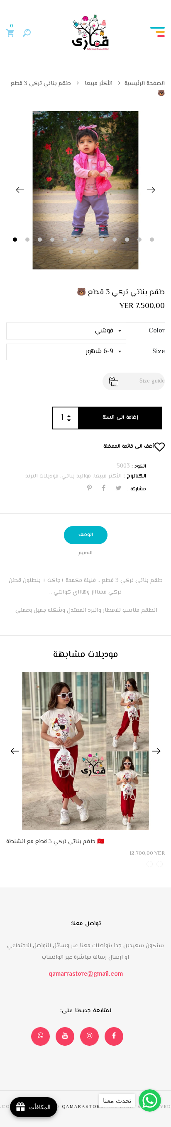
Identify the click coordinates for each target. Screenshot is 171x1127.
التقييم (85, 553)
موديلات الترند (42, 476)
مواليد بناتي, (75, 476)
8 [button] (103, 240)
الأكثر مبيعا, (106, 476)
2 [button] (28, 240)
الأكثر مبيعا (97, 83)
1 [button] (16, 240)
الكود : (139, 466)
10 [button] (128, 240)
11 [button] (140, 240)
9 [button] (116, 240)
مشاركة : (136, 489)
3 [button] (41, 240)
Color (157, 331)
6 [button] (78, 240)
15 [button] (97, 252)
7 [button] (91, 240)
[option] (85, 190)
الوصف (85, 535)
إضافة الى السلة (120, 418)
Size (158, 352)
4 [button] (53, 240)
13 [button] (72, 252)
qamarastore (83, 1106)
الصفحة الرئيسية (145, 83)
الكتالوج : (134, 476)
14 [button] (84, 252)
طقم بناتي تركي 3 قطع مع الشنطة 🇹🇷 (55, 842)
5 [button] (66, 240)
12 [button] (153, 240)
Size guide (152, 381)
